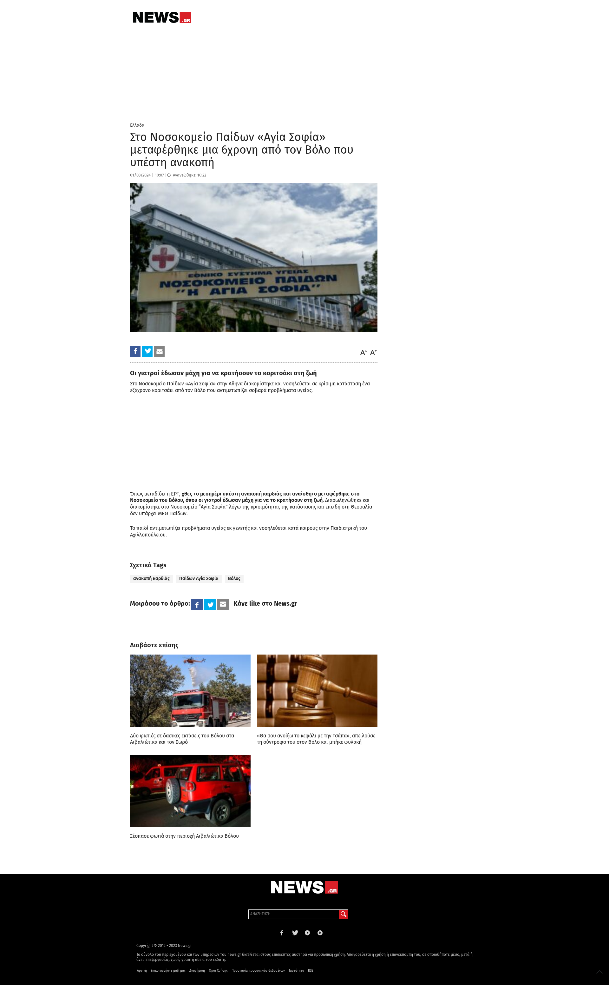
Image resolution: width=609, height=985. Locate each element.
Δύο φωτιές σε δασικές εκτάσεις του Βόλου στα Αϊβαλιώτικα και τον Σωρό (182, 739)
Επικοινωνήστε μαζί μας (168, 971)
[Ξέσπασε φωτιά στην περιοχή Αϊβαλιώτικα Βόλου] (190, 791)
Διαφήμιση (197, 971)
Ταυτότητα (296, 971)
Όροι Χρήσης (218, 971)
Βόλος (234, 578)
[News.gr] (162, 17)
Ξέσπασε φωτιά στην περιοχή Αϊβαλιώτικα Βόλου (184, 836)
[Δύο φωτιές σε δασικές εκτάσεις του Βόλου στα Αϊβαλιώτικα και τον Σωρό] (190, 691)
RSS (310, 971)
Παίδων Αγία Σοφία (199, 578)
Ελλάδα (137, 125)
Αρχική (142, 971)
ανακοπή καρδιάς (151, 578)
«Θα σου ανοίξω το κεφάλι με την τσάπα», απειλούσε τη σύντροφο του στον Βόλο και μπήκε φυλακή (316, 739)
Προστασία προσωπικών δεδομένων (258, 971)
